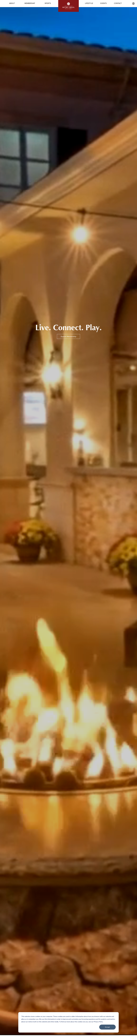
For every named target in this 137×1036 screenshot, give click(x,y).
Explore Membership (68, 336)
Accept (107, 1027)
